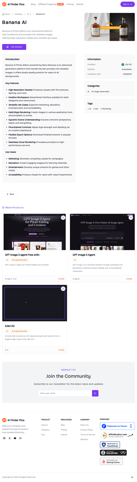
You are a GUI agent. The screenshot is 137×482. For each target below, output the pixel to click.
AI (28, 14)
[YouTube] (15, 438)
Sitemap (84, 439)
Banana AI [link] (40, 14)
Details (61, 279)
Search (44, 425)
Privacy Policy (86, 430)
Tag (42, 434)
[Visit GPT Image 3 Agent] (131, 217)
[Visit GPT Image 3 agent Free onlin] (63, 217)
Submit (79, 4)
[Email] (20, 438)
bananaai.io (127, 69)
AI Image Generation (100, 91)
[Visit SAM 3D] (63, 288)
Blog (33, 4)
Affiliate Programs (50, 4)
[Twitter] (9, 438)
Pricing (70, 4)
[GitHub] (4, 438)
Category (45, 430)
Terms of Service (87, 434)
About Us (84, 425)
